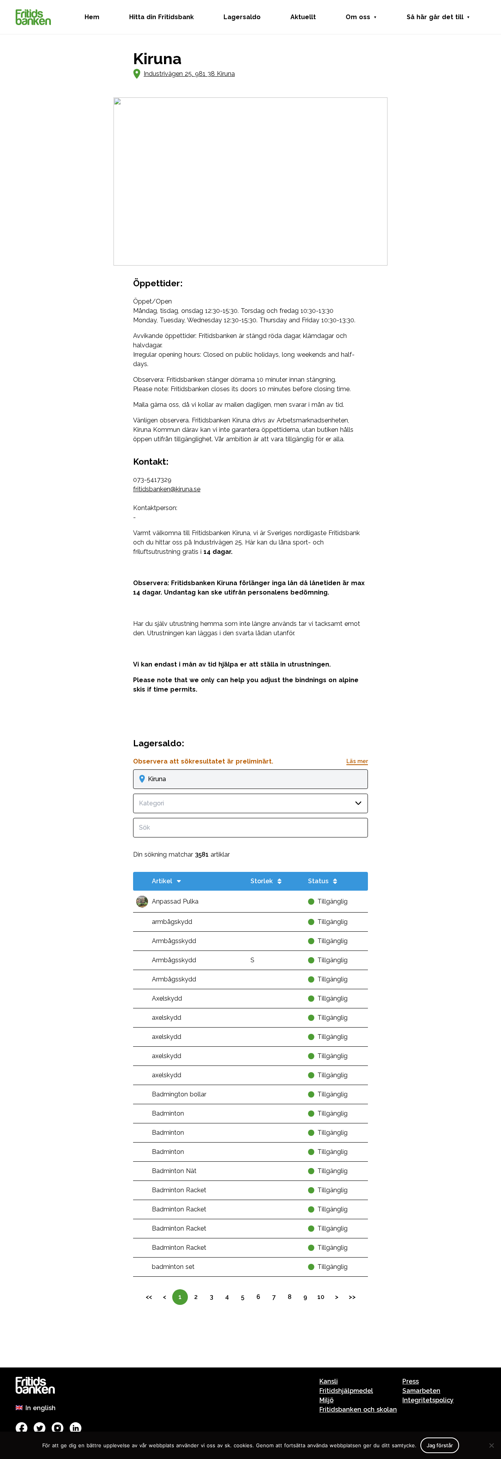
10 (320, 1297)
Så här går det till (435, 17)
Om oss (358, 17)
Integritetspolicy (428, 1400)
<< (149, 1297)
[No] (491, 1445)
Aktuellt (303, 17)
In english (40, 1408)
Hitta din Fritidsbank (161, 17)
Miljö (326, 1400)
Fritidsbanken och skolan (358, 1409)
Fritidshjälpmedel (346, 1390)
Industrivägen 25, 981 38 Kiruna (189, 73)
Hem (92, 17)
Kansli (328, 1381)
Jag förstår (440, 1445)
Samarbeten (421, 1390)
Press (410, 1381)
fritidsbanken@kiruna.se (166, 489)
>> (352, 1297)
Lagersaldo (242, 17)
